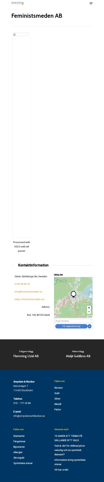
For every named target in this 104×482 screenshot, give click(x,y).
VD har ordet (61, 469)
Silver (57, 398)
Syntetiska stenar (23, 463)
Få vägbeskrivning (71, 326)
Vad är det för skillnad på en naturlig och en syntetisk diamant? (69, 450)
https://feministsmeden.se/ (30, 299)
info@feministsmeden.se (28, 291)
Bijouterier (19, 446)
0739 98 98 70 (22, 284)
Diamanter (19, 435)
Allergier (18, 452)
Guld (56, 393)
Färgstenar (19, 441)
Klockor (58, 387)
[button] (73, 297)
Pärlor (57, 409)
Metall (57, 404)
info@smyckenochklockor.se (29, 415)
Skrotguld (18, 457)
